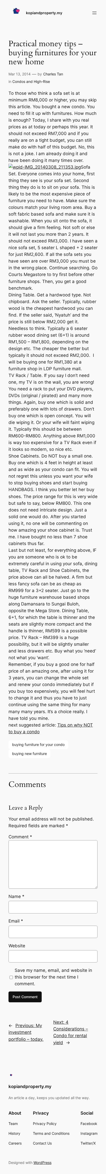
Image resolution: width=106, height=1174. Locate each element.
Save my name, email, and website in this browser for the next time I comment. (53, 977)
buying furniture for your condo (38, 744)
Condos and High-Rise (31, 81)
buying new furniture (29, 753)
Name (16, 896)
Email (15, 921)
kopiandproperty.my (44, 13)
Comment (20, 836)
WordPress (42, 1162)
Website (16, 945)
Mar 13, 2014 (19, 74)
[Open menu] (94, 13)
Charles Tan (53, 74)
